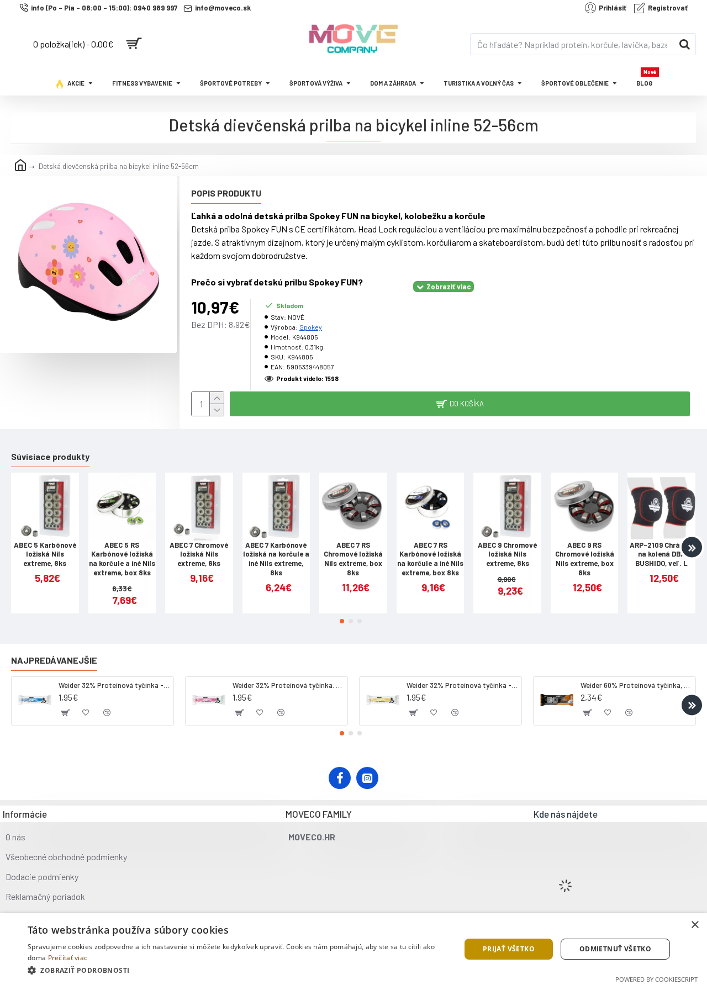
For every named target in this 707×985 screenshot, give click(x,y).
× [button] (694, 925)
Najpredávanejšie (54, 660)
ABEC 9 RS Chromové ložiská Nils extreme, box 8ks (584, 559)
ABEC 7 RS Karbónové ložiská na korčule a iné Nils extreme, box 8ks (430, 559)
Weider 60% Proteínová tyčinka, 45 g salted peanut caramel (636, 685)
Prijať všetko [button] (509, 949)
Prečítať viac (68, 957)
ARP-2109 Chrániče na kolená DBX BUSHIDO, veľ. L (661, 554)
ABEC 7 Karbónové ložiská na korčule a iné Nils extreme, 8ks (276, 559)
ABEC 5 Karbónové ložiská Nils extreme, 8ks (45, 554)
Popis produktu (226, 193)
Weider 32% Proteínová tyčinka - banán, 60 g (462, 685)
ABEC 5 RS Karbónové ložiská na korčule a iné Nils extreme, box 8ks (122, 559)
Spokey (310, 327)
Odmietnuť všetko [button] (615, 949)
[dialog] (353, 949)
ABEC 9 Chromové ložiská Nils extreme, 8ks (507, 554)
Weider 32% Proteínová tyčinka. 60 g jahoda (288, 685)
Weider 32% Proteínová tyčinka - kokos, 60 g (114, 685)
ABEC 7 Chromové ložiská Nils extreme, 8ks (199, 554)
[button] (15, 547)
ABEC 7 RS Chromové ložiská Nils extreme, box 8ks (353, 559)
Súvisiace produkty (50, 456)
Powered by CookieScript (656, 979)
